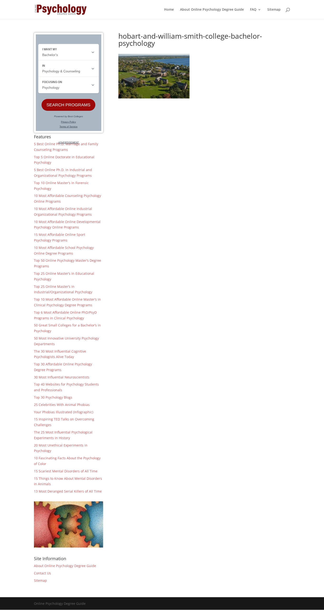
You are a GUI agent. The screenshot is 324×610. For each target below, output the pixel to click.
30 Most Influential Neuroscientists (61, 377)
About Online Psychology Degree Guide (212, 10)
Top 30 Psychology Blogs (53, 397)
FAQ (253, 10)
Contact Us (42, 573)
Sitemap (274, 10)
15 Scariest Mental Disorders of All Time (65, 471)
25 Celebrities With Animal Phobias (62, 404)
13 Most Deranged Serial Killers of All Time (68, 491)
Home (169, 10)
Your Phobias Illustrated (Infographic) (63, 412)
